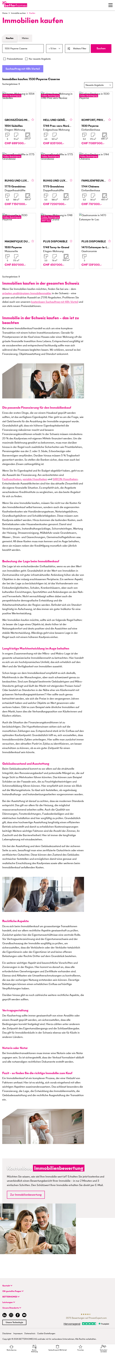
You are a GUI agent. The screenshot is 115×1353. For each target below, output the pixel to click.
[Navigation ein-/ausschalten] (110, 5)
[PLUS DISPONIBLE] (57, 241)
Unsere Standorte (10, 1307)
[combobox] (23, 48)
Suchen (101, 48)
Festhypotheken (11, 479)
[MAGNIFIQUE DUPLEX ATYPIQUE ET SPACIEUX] (19, 241)
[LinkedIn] (4, 1315)
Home (4, 13)
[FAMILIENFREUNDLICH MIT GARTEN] (96, 180)
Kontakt (6, 1285)
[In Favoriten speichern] (32, 120)
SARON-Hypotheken (65, 479)
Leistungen (7, 1302)
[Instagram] (11, 1315)
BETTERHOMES (10, 1296)
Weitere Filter (79, 48)
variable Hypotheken (35, 479)
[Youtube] (24, 1315)
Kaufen (9, 38)
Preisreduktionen (15, 58)
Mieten (25, 38)
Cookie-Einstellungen (46, 1333)
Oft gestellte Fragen (12, 1291)
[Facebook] (17, 1315)
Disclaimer (7, 1333)
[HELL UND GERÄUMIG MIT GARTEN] (57, 119)
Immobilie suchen (18, 13)
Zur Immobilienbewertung (25, 1194)
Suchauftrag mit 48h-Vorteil (23, 69)
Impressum (18, 1333)
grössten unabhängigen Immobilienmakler (26, 293)
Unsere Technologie (14, 1322)
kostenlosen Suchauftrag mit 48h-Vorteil (54, 302)
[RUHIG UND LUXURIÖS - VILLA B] (57, 180)
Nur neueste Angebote (40, 58)
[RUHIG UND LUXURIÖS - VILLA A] (19, 180)
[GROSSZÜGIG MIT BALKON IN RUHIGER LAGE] (19, 119)
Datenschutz (29, 1333)
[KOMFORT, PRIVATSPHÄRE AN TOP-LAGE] (96, 119)
